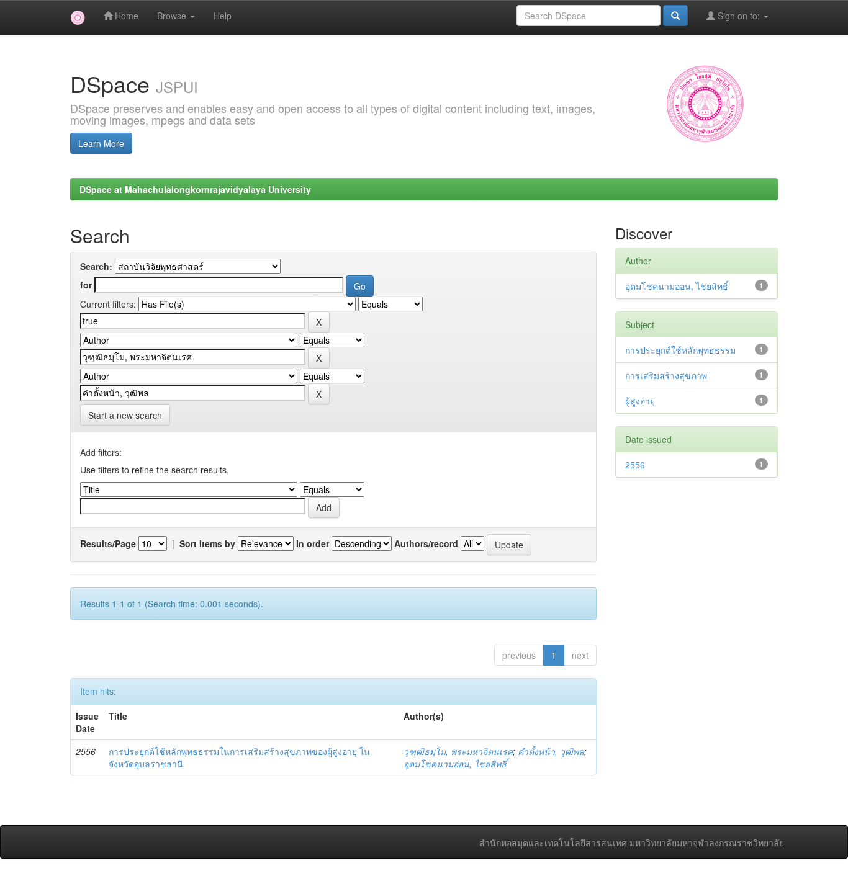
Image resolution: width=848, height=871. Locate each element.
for (86, 285)
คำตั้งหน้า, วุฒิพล (551, 751)
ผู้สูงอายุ (640, 401)
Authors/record (426, 543)
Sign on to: (738, 15)
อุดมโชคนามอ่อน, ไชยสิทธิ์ (455, 763)
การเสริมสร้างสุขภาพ (666, 375)
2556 (635, 464)
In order (312, 543)
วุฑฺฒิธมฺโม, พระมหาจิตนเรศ (458, 751)
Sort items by (207, 543)
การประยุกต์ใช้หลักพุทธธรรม (680, 350)
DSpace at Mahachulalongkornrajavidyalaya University (195, 189)
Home (125, 15)
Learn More (101, 143)
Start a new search (125, 415)
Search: (96, 266)
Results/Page (108, 543)
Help (223, 15)
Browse (173, 15)
